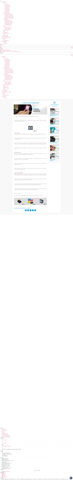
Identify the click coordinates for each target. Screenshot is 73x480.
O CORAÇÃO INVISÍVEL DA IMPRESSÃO (54, 124)
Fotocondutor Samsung (9, 22)
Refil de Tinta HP (7, 28)
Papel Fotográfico (6, 30)
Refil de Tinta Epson (8, 27)
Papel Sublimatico (6, 33)
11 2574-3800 (3, 51)
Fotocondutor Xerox (8, 24)
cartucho (44, 120)
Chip (4, 31)
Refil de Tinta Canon (8, 29)
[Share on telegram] (35, 210)
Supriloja (36, 183)
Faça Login (3, 50)
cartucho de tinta (36, 158)
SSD (4, 39)
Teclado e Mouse (6, 40)
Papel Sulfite (5, 32)
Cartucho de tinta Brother (9, 18)
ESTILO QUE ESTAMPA (53, 151)
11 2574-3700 (8, 51)
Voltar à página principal (54, 104)
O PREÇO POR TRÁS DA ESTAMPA (54, 133)
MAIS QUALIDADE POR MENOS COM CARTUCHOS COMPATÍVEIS (54, 115)
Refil (4, 26)
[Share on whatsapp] (33, 210)
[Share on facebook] (26, 210)
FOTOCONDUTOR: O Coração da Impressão (54, 142)
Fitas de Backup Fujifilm (7, 37)
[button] (15, 201)
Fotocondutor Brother (8, 21)
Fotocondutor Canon (8, 25)
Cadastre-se (8, 50)
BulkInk (4, 42)
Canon (6, 43)
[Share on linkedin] (30, 210)
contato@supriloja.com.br (16, 51)
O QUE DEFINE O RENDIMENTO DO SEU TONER (53, 160)
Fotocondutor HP (8, 20)
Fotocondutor (5, 19)
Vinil (4, 34)
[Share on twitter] (28, 210)
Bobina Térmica (5, 35)
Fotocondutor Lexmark (8, 23)
